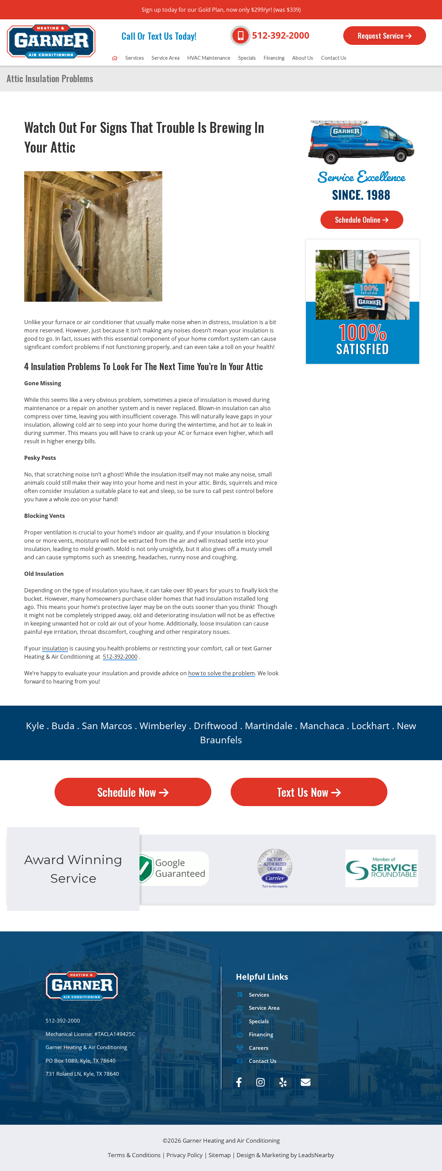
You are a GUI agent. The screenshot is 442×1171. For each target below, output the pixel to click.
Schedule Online (358, 219)
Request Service (381, 35)
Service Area (166, 58)
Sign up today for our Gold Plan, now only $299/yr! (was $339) (221, 9)
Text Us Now (304, 792)
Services (134, 58)
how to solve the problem (221, 673)
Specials (247, 58)
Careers (258, 1048)
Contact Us (333, 58)
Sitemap (220, 1155)
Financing (274, 58)
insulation (55, 648)
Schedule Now (128, 792)
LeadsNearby (316, 1155)
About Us (302, 58)
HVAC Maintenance (209, 58)
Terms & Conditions (134, 1155)
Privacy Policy (184, 1155)
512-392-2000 (280, 35)
